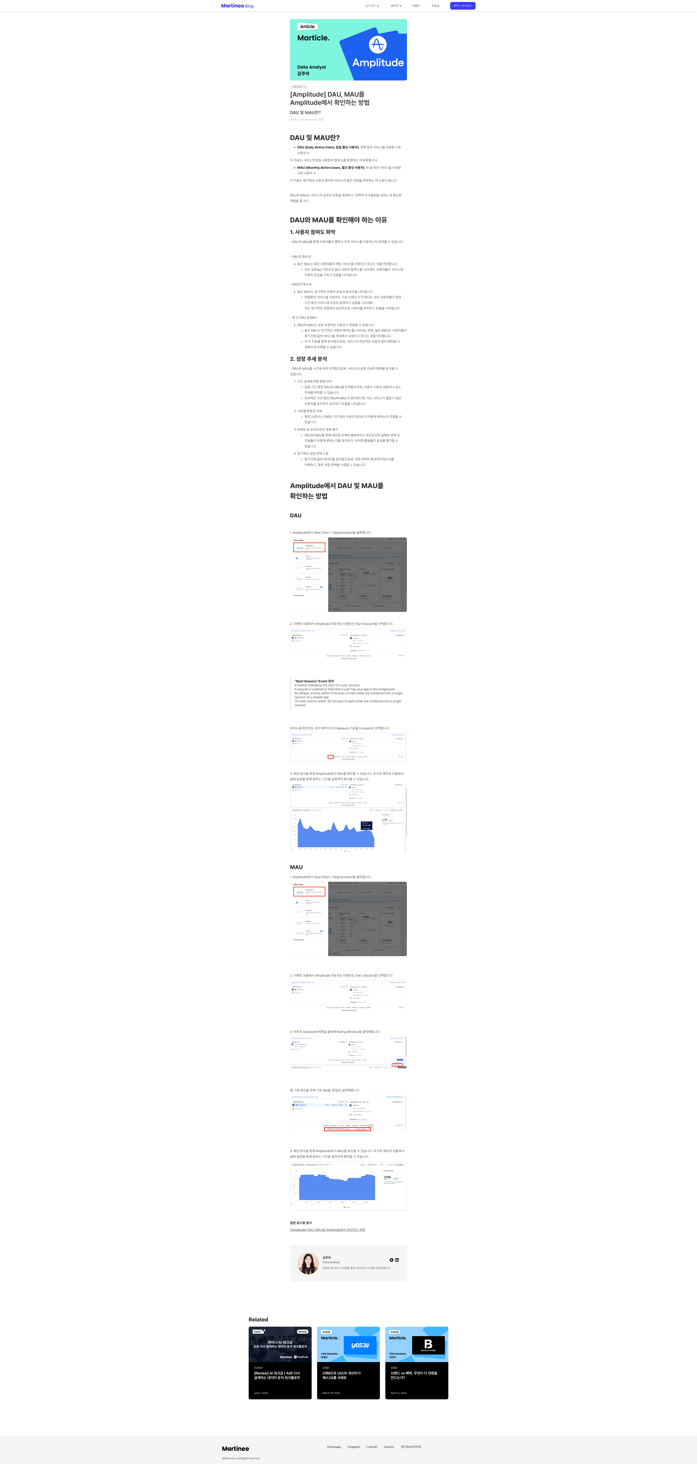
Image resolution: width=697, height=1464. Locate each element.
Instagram (354, 1447)
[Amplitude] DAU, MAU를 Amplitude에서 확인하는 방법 (327, 1230)
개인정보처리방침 (411, 1447)
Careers (389, 1447)
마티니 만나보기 (463, 5)
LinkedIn (372, 1447)
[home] (248, 5)
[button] (371, 6)
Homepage (334, 1447)
